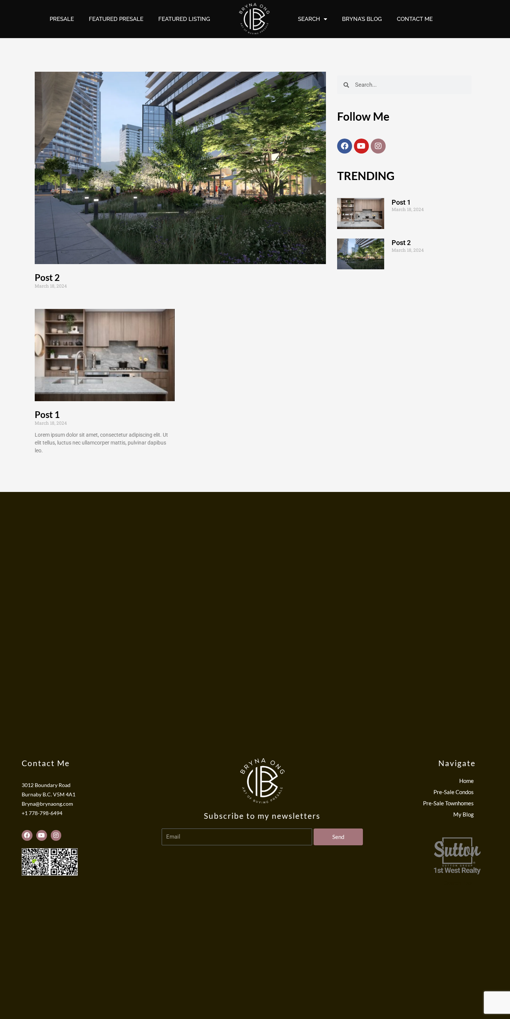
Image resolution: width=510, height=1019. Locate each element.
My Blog (463, 814)
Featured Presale (116, 19)
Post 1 (47, 414)
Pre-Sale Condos (453, 792)
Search (309, 19)
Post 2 (47, 277)
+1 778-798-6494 (42, 813)
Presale (62, 19)
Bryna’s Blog (362, 19)
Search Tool (458, 883)
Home (466, 780)
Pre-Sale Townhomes (448, 803)
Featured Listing (184, 19)
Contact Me (415, 19)
